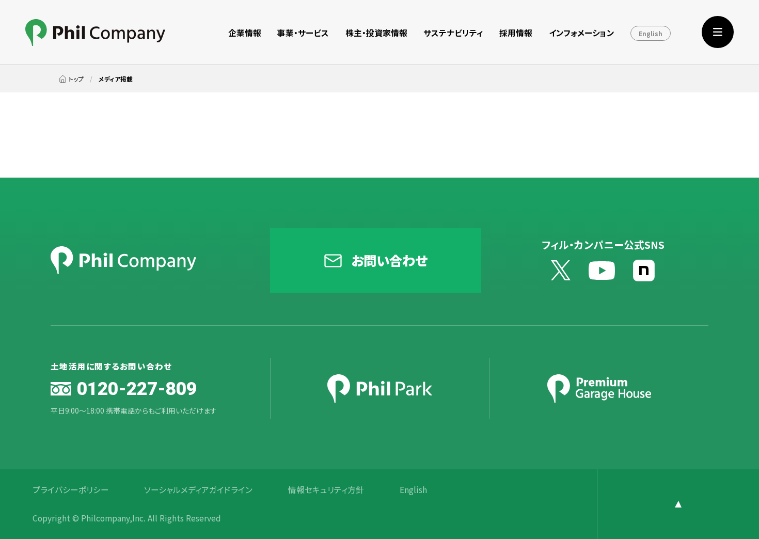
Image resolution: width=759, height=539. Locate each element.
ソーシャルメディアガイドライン (198, 490)
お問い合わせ (389, 260)
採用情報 (515, 33)
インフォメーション (581, 33)
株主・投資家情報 (376, 33)
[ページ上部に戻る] (678, 504)
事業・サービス (303, 33)
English (650, 33)
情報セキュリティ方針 (326, 490)
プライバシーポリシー (71, 490)
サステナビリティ (453, 33)
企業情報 (244, 33)
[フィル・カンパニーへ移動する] (71, 78)
